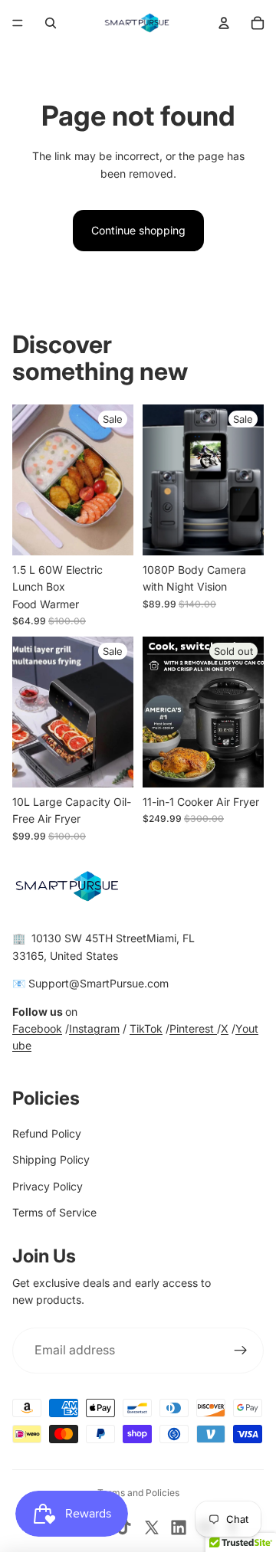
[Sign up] (241, 1350)
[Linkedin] (178, 1527)
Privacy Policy (47, 1186)
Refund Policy (46, 1133)
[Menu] (17, 23)
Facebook (37, 1028)
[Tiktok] (124, 1527)
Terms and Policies (138, 1492)
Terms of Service (54, 1212)
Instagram (94, 1028)
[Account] (224, 23)
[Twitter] (152, 1527)
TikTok (146, 1028)
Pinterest (193, 1028)
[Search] (50, 23)
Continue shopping (138, 230)
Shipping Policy (51, 1159)
